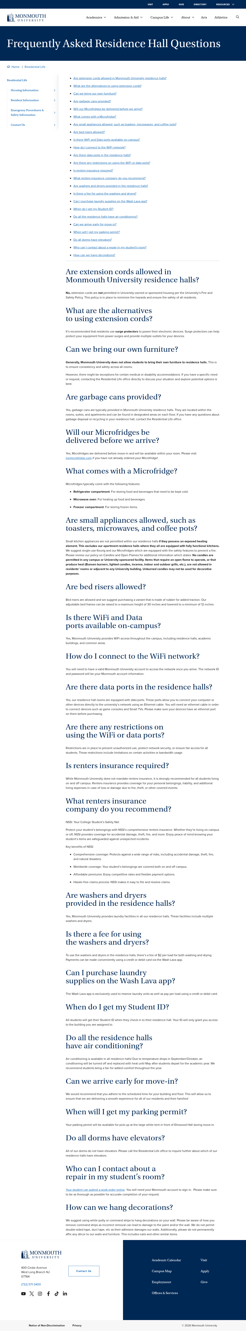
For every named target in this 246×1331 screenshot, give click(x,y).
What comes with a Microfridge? (94, 116)
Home (16, 67)
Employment (161, 1282)
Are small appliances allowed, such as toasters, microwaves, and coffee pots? (124, 124)
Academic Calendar (166, 1260)
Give (181, 4)
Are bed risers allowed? (89, 132)
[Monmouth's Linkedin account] (65, 1293)
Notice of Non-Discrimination (47, 1325)
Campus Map (162, 1271)
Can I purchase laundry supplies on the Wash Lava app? (110, 201)
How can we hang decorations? (94, 255)
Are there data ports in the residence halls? (102, 155)
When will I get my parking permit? (96, 232)
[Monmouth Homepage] (26, 17)
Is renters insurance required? (93, 170)
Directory (200, 4)
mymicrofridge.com (79, 458)
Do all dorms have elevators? (92, 240)
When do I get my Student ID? (93, 209)
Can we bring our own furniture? (94, 93)
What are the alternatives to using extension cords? (107, 86)
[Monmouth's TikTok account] (56, 1293)
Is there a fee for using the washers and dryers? (104, 193)
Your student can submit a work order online (95, 1190)
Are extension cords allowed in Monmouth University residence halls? (119, 78)
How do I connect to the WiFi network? (99, 147)
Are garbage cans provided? (92, 101)
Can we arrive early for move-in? (94, 224)
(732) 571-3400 (31, 1284)
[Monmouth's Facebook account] (48, 1293)
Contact (79, 1271)
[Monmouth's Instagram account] (40, 1293)
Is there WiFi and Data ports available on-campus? (106, 140)
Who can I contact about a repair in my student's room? (109, 247)
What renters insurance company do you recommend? (109, 178)
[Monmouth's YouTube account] (23, 1293)
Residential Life (35, 67)
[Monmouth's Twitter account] (31, 1293)
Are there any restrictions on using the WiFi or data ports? (111, 163)
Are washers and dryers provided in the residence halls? (110, 186)
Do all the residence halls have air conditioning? (105, 216)
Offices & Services (165, 1293)
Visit (150, 4)
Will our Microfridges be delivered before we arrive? (108, 109)
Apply (166, 4)
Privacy (76, 1325)
